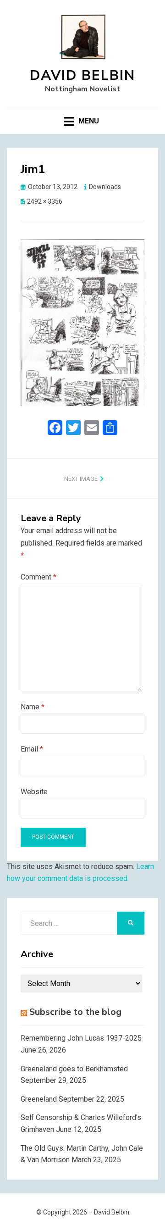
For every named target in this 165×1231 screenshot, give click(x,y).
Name (32, 706)
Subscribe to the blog (75, 1012)
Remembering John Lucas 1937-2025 (81, 1038)
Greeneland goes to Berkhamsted (74, 1068)
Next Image (81, 478)
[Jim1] (82, 322)
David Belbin (82, 75)
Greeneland (39, 1099)
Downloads (105, 186)
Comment (38, 577)
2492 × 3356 (44, 201)
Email (32, 749)
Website (34, 791)
